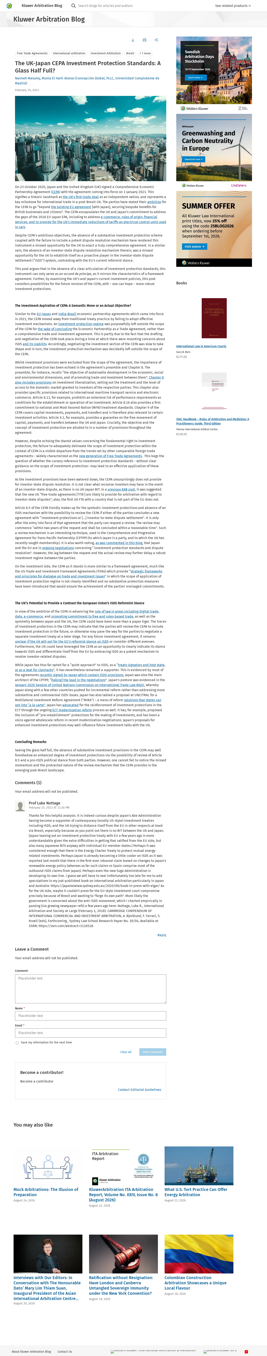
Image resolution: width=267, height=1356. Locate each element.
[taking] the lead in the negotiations (78, 680)
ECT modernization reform (72, 710)
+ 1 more (145, 53)
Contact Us (65, 1351)
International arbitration (69, 53)
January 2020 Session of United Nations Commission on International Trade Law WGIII (79, 685)
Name (20, 1008)
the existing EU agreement (71, 207)
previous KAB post (121, 489)
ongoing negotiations (58, 548)
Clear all (125, 1052)
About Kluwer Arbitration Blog (31, 1351)
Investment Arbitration (106, 53)
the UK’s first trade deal (81, 197)
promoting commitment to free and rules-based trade (92, 616)
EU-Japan (44, 314)
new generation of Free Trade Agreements (110, 456)
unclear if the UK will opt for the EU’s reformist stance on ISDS (62, 642)
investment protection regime (81, 324)
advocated (70, 705)
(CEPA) (55, 192)
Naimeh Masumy (27, 78)
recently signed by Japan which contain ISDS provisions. (82, 675)
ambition (154, 202)
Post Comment (152, 1052)
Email (19, 1025)
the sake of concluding (55, 329)
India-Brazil (67, 314)
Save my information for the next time (46, 1042)
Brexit (130, 53)
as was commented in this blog (119, 543)
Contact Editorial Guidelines (139, 1090)
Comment (21, 971)
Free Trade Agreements (32, 53)
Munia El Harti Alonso (58, 78)
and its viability (35, 344)
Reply (161, 935)
